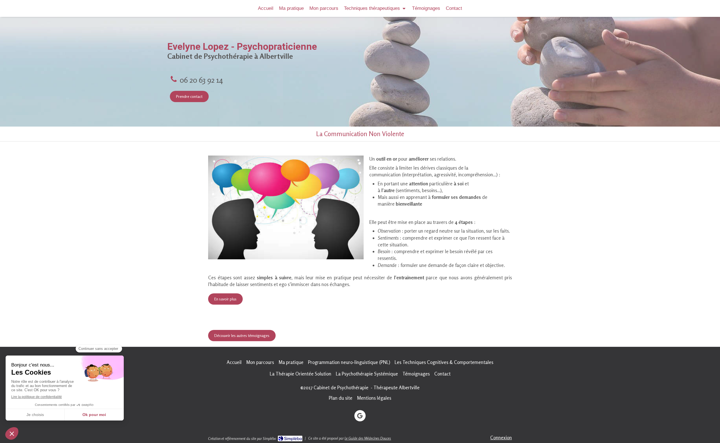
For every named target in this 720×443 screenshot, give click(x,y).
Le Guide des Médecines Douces (368, 438)
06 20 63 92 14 (201, 79)
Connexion (501, 437)
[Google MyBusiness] (360, 415)
